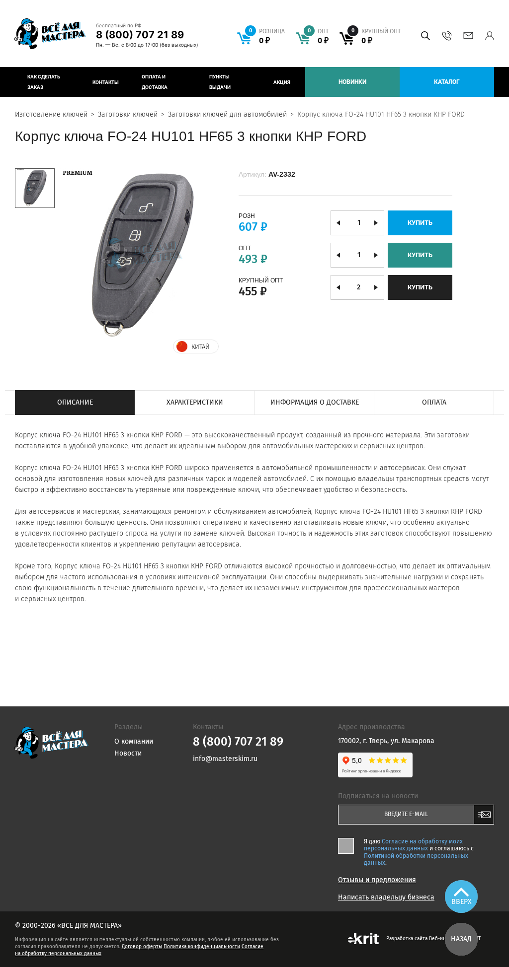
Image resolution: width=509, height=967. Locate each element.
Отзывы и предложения (377, 880)
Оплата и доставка (155, 82)
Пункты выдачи (220, 82)
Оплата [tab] (434, 402)
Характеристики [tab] (195, 402)
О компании (133, 741)
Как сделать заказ (43, 82)
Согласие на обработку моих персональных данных (413, 845)
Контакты (105, 82)
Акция (281, 82)
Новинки (352, 81)
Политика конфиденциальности (202, 947)
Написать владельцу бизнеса (386, 897)
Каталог (447, 81)
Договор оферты (142, 947)
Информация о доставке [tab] (314, 402)
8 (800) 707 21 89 (140, 35)
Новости (128, 753)
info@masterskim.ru (468, 36)
